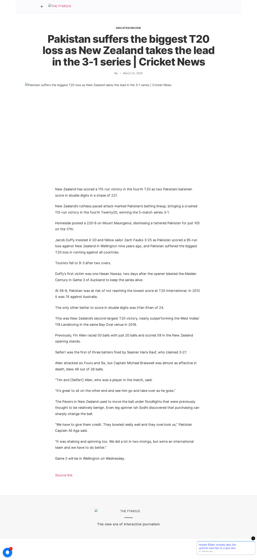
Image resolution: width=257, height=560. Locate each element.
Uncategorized (128, 27)
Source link (64, 475)
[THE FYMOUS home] (59, 6)
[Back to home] (42, 6)
